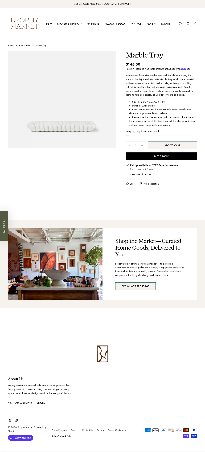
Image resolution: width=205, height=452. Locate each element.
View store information (140, 174)
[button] (4, 226)
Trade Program (59, 430)
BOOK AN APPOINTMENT (117, 4)
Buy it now (161, 156)
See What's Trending (135, 286)
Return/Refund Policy (62, 436)
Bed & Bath (24, 45)
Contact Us (87, 430)
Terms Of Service (117, 430)
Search (74, 430)
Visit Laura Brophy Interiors (26, 403)
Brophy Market (25, 427)
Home (10, 45)
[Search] (180, 24)
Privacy (100, 430)
